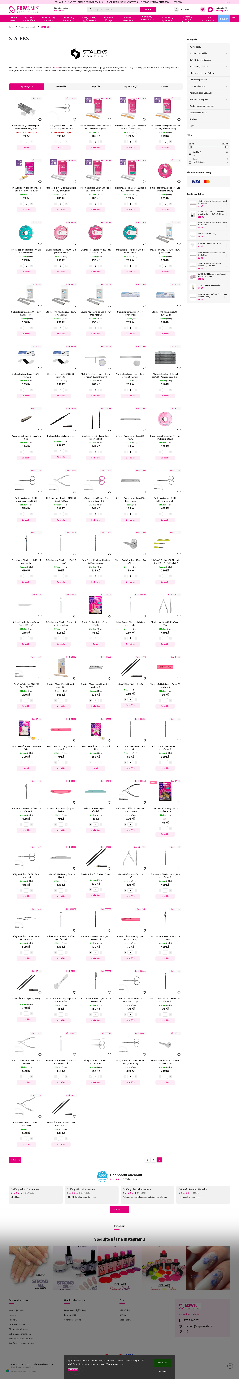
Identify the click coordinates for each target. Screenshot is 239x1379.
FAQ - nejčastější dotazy (75, 1310)
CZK (226, 2)
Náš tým (123, 1315)
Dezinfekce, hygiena (198, 99)
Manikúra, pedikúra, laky (200, 92)
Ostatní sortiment (198, 112)
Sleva (210, 155)
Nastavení (73, 1370)
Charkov (56, 67)
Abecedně (165, 86)
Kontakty (13, 1315)
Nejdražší (96, 86)
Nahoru (16, 1160)
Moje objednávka (16, 1310)
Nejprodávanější (130, 86)
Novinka (210, 159)
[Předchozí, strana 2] (153, 1159)
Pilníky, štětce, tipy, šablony (202, 73)
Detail (26, 147)
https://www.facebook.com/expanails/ (180, 1331)
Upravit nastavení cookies (22, 1367)
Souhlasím (162, 1362)
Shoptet (19, 1371)
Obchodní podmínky (18, 1329)
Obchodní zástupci (72, 1319)
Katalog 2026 (70, 1315)
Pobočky (13, 1319)
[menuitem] (15, 19)
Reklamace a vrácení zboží (21, 1338)
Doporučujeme (26, 86)
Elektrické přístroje (198, 79)
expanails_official (186, 1331)
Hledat (148, 9)
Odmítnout (162, 1371)
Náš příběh (124, 1310)
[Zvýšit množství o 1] (101, 141)
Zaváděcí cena (210, 162)
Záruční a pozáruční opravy (21, 1343)
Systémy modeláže (198, 53)
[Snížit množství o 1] (90, 141)
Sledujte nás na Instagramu (119, 1239)
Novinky (193, 119)
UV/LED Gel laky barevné (200, 60)
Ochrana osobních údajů (20, 1333)
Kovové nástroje (197, 86)
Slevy (191, 125)
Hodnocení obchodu (126, 1175)
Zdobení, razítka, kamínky (201, 106)
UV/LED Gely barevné (198, 66)
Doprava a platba (17, 1324)
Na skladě (210, 152)
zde (121, 1364)
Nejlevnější (61, 86)
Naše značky (125, 1319)
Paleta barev (195, 46)
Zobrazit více (119, 1209)
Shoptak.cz (32, 1371)
